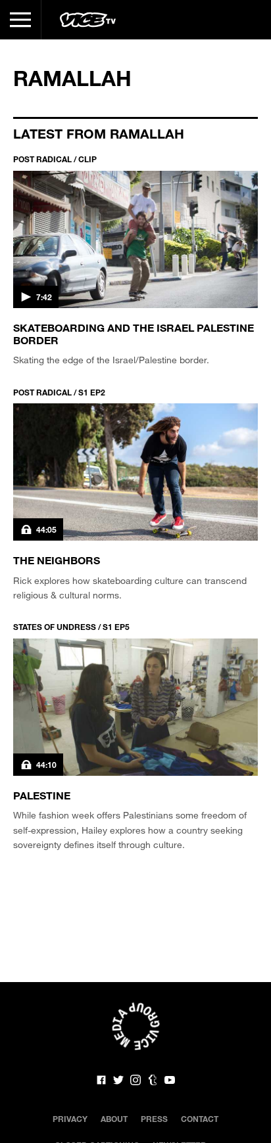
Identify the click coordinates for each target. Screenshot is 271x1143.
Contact (199, 1118)
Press (154, 1118)
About (114, 1118)
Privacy (70, 1118)
